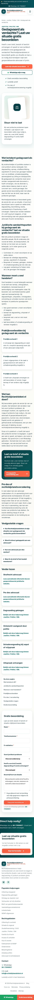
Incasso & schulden (8, 937)
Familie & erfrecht (8, 934)
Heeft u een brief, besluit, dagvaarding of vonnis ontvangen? (16, 765)
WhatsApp (3, 882)
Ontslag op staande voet (10, 898)
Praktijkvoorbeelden (11, 693)
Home (3, 20)
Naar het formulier (14, 851)
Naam (6, 727)
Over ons (7, 987)
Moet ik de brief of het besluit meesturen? (15, 560)
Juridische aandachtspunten (14, 686)
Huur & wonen (6, 940)
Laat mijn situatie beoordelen (15, 66)
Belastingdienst (7, 950)
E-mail (8, 882)
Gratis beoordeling (10, 705)
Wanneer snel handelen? (12, 690)
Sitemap (21, 991)
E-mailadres (9, 745)
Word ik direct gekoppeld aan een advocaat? (16, 541)
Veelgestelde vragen (11, 701)
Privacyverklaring (24, 987)
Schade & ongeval (8, 925)
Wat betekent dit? (10, 682)
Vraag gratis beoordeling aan (12, 474)
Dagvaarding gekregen (9, 895)
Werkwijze (14, 987)
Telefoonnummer (11, 736)
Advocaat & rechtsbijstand (11, 956)
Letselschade (6, 910)
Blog (27, 983)
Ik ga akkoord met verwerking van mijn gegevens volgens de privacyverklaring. (17, 795)
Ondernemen (6, 947)
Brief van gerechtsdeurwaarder (12, 904)
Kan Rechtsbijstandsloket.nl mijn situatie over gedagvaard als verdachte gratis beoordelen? (16, 531)
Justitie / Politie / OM (13, 20)
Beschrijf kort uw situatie (13, 775)
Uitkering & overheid (9, 922)
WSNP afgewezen (8, 913)
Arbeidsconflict (7, 953)
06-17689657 (18, 825)
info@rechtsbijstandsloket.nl (12, 973)
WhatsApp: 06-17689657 (18, 6)
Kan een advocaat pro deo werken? (13, 551)
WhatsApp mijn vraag (17, 72)
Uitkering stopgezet (8, 892)
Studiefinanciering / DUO (10, 928)
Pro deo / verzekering (11, 697)
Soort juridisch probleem (13, 754)
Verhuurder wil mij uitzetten (11, 901)
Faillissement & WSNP (9, 944)
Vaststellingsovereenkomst (11, 907)
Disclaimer (13, 991)
